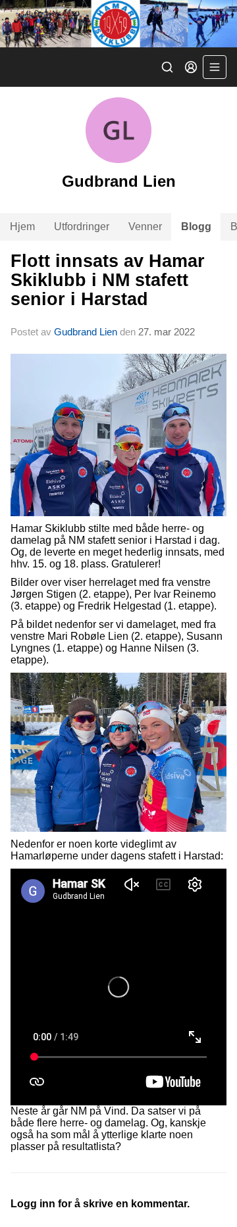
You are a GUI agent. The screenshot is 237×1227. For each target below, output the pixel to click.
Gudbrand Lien (85, 331)
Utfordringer (81, 226)
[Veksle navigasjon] (214, 67)
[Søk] (167, 67)
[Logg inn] (191, 67)
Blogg (196, 226)
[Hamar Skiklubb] (118, 23)
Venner (145, 226)
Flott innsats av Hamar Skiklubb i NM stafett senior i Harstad (108, 280)
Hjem (22, 226)
